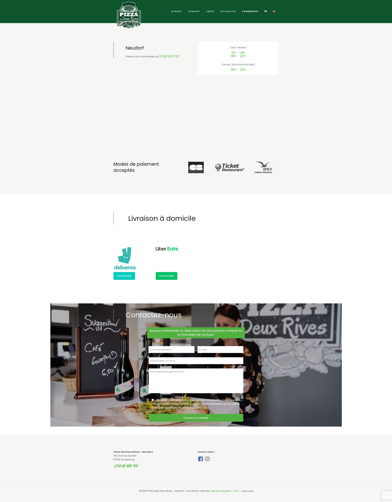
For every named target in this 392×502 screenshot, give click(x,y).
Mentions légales (221, 491)
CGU (236, 491)
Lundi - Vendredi (238, 47)
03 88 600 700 (169, 56)
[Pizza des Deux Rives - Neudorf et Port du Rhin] (129, 15)
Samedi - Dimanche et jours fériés (238, 64)
